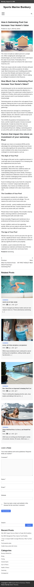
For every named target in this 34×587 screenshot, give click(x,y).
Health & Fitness (5, 567)
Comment (4, 457)
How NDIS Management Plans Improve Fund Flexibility (14, 536)
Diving (2, 556)
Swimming (11, 251)
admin (18, 28)
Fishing (3, 559)
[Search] (31, 13)
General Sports (4, 561)
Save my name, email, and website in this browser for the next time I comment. (16, 504)
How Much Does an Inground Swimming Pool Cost (16, 388)
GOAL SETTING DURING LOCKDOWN (14, 345)
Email (3, 487)
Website (3, 495)
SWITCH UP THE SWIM (9, 302)
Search (3, 522)
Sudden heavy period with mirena (9, 546)
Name (3, 479)
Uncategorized (4, 573)
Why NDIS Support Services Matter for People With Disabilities (16, 533)
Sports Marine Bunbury (17, 7)
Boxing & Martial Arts (6, 553)
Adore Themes (14, 584)
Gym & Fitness (4, 564)
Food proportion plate (6, 543)
